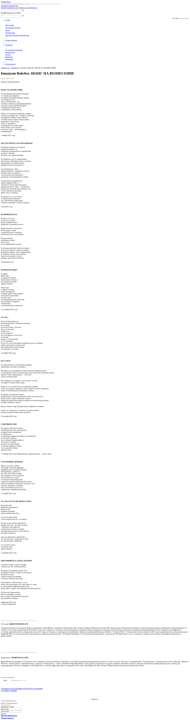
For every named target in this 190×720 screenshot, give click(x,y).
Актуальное (9, 28)
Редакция (8, 45)
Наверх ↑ (95, 699)
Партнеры (33, 8)
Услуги (8, 55)
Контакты (9, 57)
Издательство (10, 64)
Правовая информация (7, 702)
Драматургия (10, 33)
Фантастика (24, 35)
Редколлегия (10, 52)
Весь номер (9, 25)
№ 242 (7, 20)
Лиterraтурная (9, 8)
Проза (7, 30)
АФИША (13, 691)
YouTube (23, 8)
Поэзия (17, 28)
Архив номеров (11, 40)
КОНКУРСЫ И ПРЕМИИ (33, 689)
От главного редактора (13, 50)
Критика (8, 35)
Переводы (16, 35)
